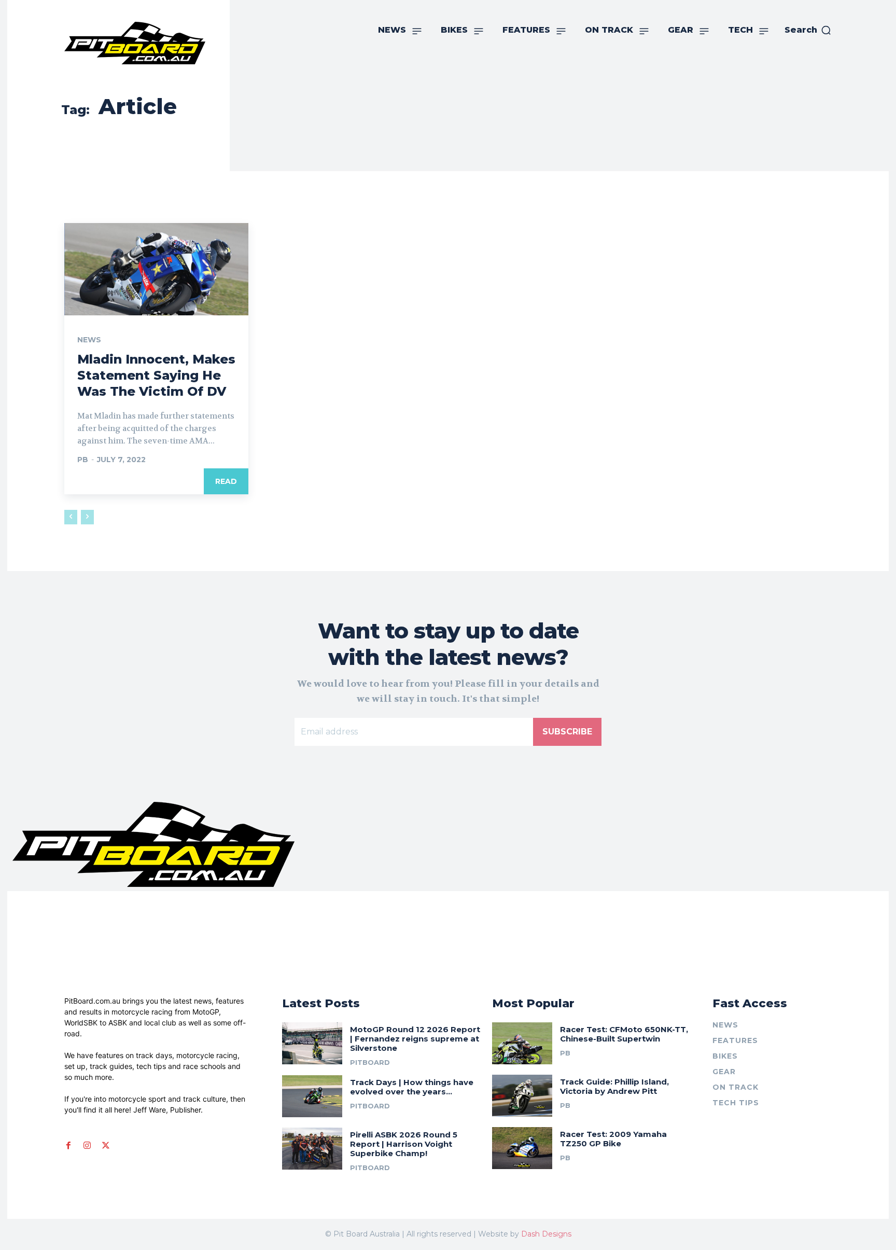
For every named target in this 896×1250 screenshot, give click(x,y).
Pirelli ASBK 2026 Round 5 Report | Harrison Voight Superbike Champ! (403, 1144)
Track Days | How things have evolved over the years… (411, 1086)
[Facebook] (68, 1146)
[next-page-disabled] (87, 517)
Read (226, 481)
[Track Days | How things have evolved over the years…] (312, 1096)
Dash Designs (546, 1234)
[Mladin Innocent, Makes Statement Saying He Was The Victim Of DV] (156, 269)
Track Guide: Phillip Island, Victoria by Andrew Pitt (614, 1086)
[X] (106, 1146)
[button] (808, 30)
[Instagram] (87, 1146)
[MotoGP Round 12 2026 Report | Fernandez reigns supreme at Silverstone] (312, 1043)
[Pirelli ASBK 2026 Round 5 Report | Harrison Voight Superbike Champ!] (312, 1149)
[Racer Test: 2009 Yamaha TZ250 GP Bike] (522, 1148)
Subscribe (567, 732)
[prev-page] (70, 517)
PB (82, 459)
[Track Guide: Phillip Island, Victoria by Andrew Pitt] (522, 1096)
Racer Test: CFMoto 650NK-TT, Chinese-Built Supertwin (624, 1034)
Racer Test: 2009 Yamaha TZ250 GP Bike (613, 1138)
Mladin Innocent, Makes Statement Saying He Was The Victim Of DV (156, 375)
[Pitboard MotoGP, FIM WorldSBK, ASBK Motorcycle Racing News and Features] (150, 43)
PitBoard (370, 1062)
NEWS (89, 339)
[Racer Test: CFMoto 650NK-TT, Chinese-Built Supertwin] (522, 1043)
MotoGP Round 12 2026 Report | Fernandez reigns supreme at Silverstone (415, 1038)
